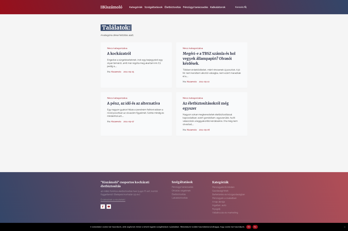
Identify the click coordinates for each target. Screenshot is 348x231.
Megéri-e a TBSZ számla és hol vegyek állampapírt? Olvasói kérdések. (209, 58)
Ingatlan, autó (219, 205)
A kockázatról (119, 53)
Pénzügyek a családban (224, 198)
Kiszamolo (116, 72)
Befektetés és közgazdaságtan (228, 194)
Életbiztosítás (173, 7)
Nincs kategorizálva (117, 48)
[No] (344, 227)
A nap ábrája (218, 201)
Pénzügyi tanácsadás (195, 7)
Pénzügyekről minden (223, 187)
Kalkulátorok (217, 7)
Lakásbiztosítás (180, 197)
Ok (249, 227)
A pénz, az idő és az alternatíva (133, 103)
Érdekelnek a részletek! (113, 199)
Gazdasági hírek (220, 190)
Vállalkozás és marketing (225, 212)
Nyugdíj (216, 209)
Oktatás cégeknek (181, 190)
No (255, 227)
